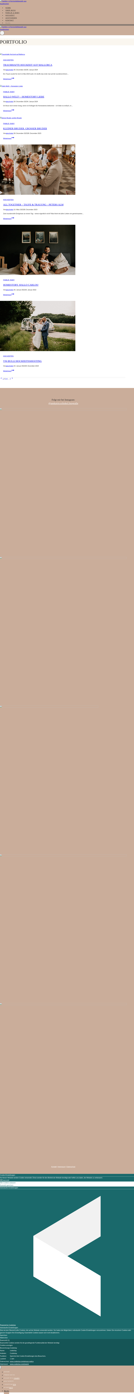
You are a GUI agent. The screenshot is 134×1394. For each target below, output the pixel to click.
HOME (8, 8)
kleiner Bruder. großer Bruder (25, 128)
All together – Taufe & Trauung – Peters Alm (33, 204)
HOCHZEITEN (8, 60)
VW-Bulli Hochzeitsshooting (22, 361)
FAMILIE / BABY (9, 92)
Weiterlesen (8, 79)
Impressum (61, 1167)
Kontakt (54, 1167)
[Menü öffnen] (2, 33)
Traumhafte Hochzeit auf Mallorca (27, 65)
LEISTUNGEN (11, 18)
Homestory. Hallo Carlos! (20, 285)
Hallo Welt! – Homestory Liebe (23, 96)
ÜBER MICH (10, 10)
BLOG (7, 23)
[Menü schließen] (0, 1367)
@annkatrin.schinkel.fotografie (63, 403)
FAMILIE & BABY (12, 13)
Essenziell (5, 1180)
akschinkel (9, 70)
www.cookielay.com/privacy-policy (22, 1361)
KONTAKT (9, 20)
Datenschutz (71, 1167)
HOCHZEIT (10, 15)
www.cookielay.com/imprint (19, 1364)
